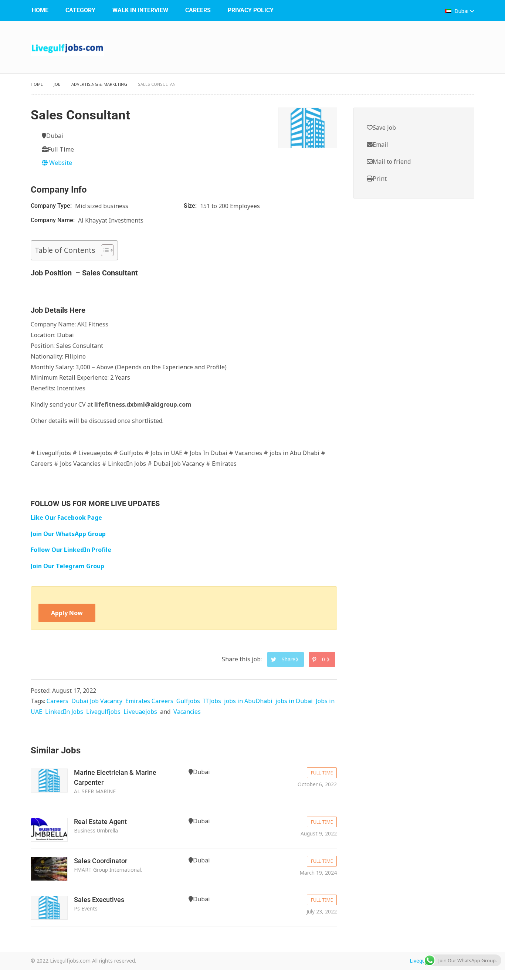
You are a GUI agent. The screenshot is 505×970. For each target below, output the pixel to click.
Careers (198, 10)
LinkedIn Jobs (64, 712)
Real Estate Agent (100, 821)
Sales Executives (99, 899)
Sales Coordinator (100, 861)
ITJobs (212, 701)
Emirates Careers (149, 701)
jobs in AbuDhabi (248, 701)
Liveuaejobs (140, 712)
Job (57, 84)
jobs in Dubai (294, 701)
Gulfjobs (188, 701)
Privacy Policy (251, 10)
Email (380, 144)
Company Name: (53, 220)
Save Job (384, 127)
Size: (191, 205)
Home (40, 10)
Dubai (461, 10)
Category (80, 10)
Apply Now (67, 613)
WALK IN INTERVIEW (140, 10)
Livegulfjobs (103, 712)
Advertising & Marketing (99, 84)
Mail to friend (392, 161)
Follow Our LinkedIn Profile (71, 550)
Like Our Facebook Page (66, 517)
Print (380, 178)
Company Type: (52, 205)
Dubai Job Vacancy (96, 701)
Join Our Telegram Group (67, 566)
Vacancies (187, 712)
